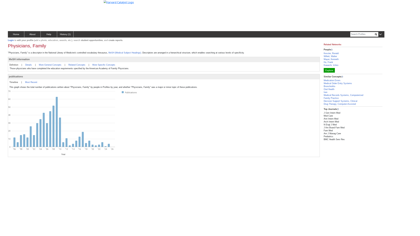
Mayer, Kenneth (331, 59)
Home (16, 34)
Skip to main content (13, 3)
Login (11, 40)
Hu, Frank (328, 62)
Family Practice (331, 98)
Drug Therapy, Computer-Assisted (340, 104)
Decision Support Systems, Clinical (340, 101)
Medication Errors (332, 80)
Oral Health (329, 89)
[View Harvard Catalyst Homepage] (119, 2)
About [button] (32, 34)
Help (48, 34)
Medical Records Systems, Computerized (343, 95)
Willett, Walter (330, 56)
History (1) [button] (65, 34)
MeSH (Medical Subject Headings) (124, 52)
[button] (380, 34)
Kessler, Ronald (331, 53)
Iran (325, 92)
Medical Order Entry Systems (338, 83)
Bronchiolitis (329, 86)
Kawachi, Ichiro (331, 65)
